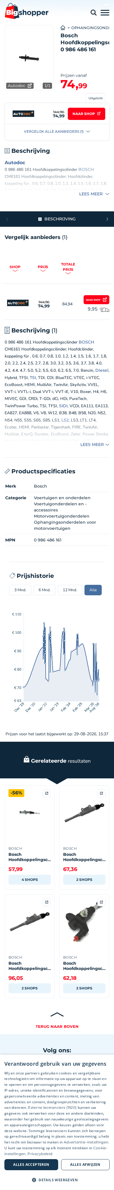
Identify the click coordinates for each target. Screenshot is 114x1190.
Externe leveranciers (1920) (52, 1107)
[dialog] (57, 1122)
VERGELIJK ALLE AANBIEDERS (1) (54, 131)
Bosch (40, 486)
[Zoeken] (93, 13)
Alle (93, 590)
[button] (107, 219)
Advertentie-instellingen (86, 1142)
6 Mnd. (45, 590)
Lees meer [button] (91, 193)
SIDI (63, 405)
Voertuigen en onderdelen (62, 497)
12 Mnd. (70, 590)
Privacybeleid (39, 1154)
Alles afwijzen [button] (85, 1164)
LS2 (65, 420)
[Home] (66, 28)
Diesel (101, 370)
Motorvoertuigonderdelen (61, 516)
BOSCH (86, 169)
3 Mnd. (20, 590)
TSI (33, 377)
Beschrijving (60, 219)
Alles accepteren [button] (31, 1164)
